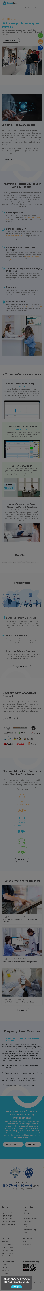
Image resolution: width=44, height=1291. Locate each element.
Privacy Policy (16, 1284)
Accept (16, 1287)
